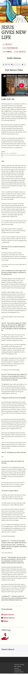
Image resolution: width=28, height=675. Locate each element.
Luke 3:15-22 (8, 44)
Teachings (19, 666)
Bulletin (5, 621)
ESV (3, 161)
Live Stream (16, 671)
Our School (22, 664)
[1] (1, 153)
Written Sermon (9, 618)
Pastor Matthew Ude (12, 48)
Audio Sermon (8, 615)
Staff (15, 666)
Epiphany (9, 51)
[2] (1, 155)
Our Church (16, 664)
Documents (16, 668)
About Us (21, 671)
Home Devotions (17, 670)
